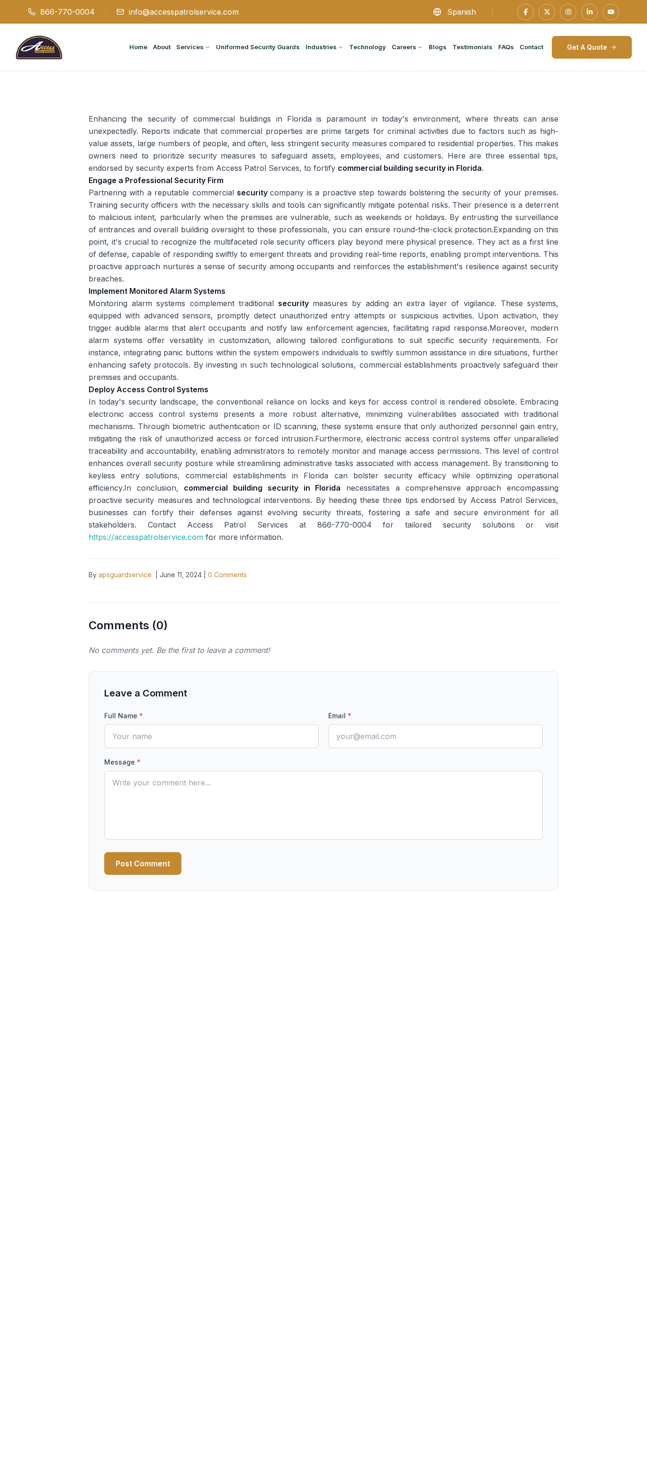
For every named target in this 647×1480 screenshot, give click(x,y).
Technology (367, 47)
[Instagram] (568, 12)
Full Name (123, 716)
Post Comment (143, 863)
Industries (321, 47)
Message (122, 762)
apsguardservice (125, 575)
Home (138, 47)
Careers (404, 47)
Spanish (461, 12)
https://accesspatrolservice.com (146, 537)
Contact (531, 47)
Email (339, 716)
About (162, 47)
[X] (547, 12)
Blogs (438, 47)
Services (190, 47)
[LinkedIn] (589, 12)
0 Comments (227, 575)
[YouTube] (610, 12)
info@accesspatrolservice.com (184, 12)
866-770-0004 (67, 12)
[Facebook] (525, 12)
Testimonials (472, 47)
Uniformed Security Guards (258, 47)
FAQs (506, 47)
